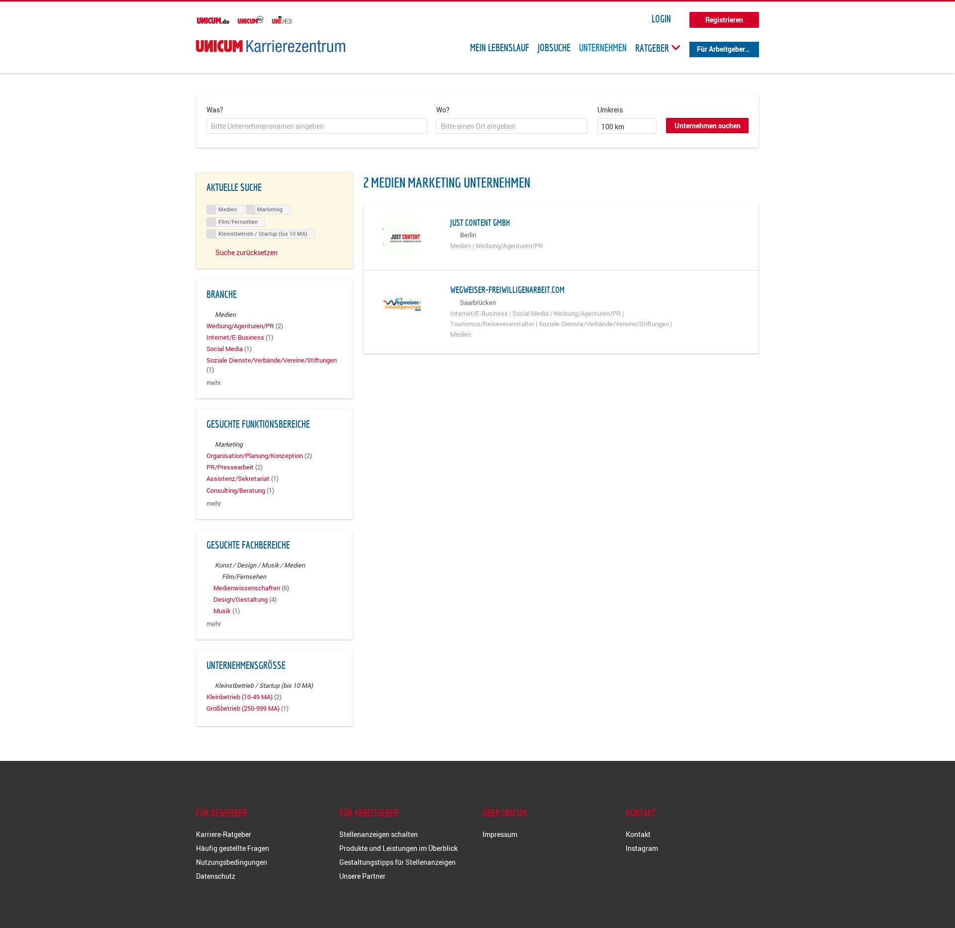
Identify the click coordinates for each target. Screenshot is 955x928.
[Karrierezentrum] (270, 46)
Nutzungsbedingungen (231, 862)
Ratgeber (653, 47)
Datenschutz (215, 876)
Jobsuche (554, 47)
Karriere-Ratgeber (223, 834)
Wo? (443, 109)
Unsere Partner (362, 876)
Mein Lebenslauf (499, 47)
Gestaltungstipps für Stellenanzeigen (397, 862)
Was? (214, 109)
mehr (213, 382)
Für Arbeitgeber (721, 49)
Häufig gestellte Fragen (232, 848)
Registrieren (724, 19)
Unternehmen (603, 47)
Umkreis (610, 109)
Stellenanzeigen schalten (378, 834)
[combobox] (316, 126)
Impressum (499, 834)
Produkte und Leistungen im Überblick (398, 848)
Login (661, 18)
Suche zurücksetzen (246, 252)
